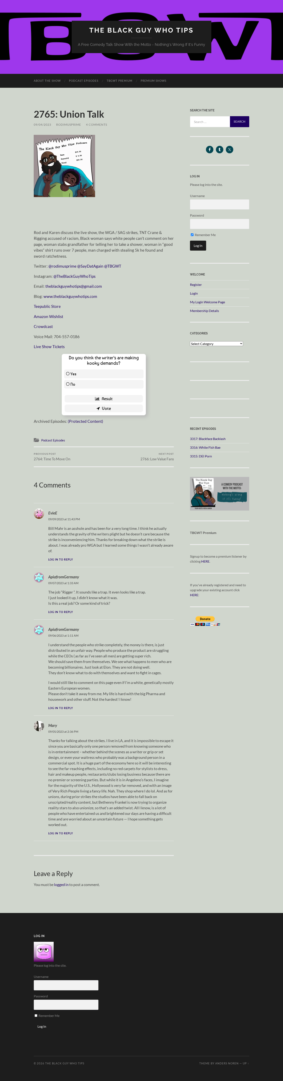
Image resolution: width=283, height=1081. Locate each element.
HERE (205, 561)
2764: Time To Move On (52, 456)
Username (197, 196)
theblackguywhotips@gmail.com (73, 286)
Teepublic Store (47, 306)
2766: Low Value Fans (157, 456)
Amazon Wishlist (48, 316)
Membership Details (204, 311)
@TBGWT (112, 266)
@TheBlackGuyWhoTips (74, 276)
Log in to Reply (60, 559)
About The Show (47, 80)
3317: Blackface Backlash (208, 439)
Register (196, 284)
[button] (64, 166)
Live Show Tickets (49, 346)
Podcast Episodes (83, 80)
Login (194, 293)
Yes (73, 373)
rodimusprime (68, 124)
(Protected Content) (85, 421)
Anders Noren (227, 1063)
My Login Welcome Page (207, 302)
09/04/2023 (42, 124)
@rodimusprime (62, 266)
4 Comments (96, 124)
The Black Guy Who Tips (141, 30)
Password (197, 215)
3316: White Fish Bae (205, 447)
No (72, 384)
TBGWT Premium (119, 80)
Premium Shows (153, 80)
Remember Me (205, 235)
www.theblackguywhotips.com (70, 296)
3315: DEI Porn (201, 456)
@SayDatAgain (90, 266)
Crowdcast (43, 326)
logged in (61, 884)
